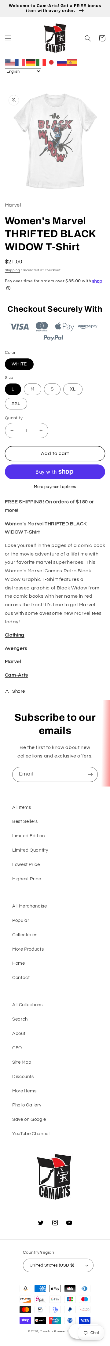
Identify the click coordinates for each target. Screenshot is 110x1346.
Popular (20, 920)
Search (20, 1019)
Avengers (16, 648)
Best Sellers (25, 821)
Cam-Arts (16, 675)
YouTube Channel (31, 1133)
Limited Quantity (30, 850)
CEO (17, 1048)
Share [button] (18, 691)
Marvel (13, 661)
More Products (28, 949)
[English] (10, 62)
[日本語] (51, 62)
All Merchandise (29, 906)
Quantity (14, 418)
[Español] (72, 62)
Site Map (21, 1062)
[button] (8, 38)
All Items (21, 807)
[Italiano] (41, 62)
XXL (16, 403)
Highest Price (26, 879)
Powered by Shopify (68, 1331)
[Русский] (62, 62)
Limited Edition (28, 836)
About (18, 1033)
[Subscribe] (90, 774)
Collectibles (25, 935)
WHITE (19, 364)
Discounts (23, 1076)
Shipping (12, 270)
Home (18, 963)
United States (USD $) (52, 1265)
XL (73, 389)
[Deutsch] (31, 62)
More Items (24, 1091)
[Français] (20, 62)
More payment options (55, 487)
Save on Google (29, 1119)
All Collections (27, 1005)
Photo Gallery (26, 1105)
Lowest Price (26, 864)
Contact (21, 977)
